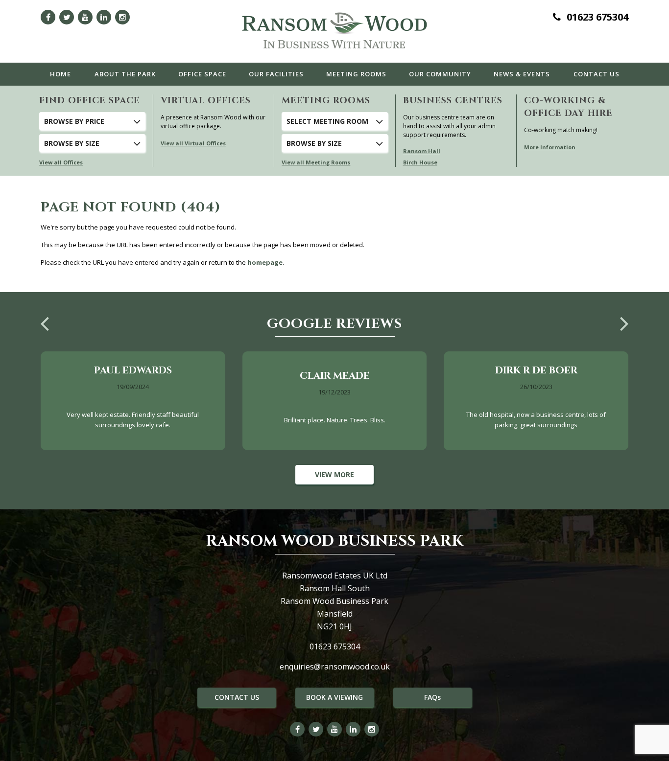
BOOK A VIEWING (334, 697)
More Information (549, 147)
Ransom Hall (421, 151)
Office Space (202, 73)
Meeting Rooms (356, 73)
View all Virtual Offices (193, 143)
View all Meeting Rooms (316, 162)
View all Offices (61, 162)
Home (60, 73)
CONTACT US (237, 697)
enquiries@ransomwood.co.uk (335, 666)
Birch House (420, 162)
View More (334, 474)
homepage (265, 262)
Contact (596, 73)
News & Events (522, 73)
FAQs (432, 697)
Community (440, 73)
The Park (125, 73)
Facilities (276, 73)
